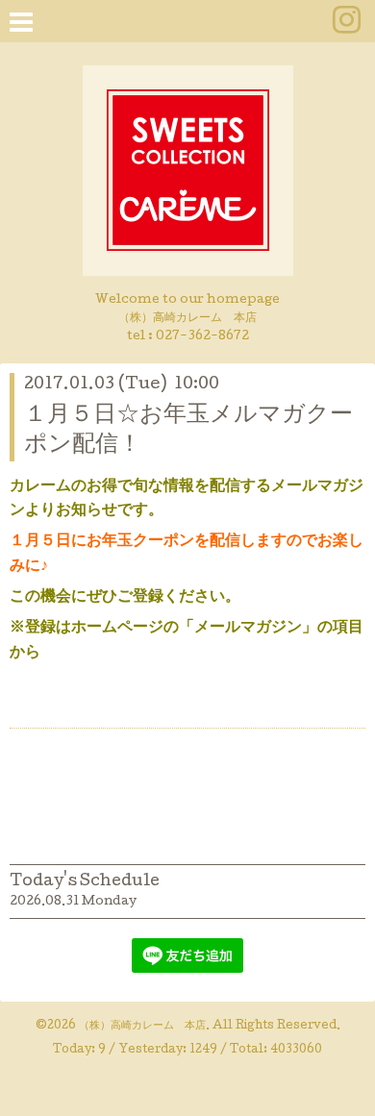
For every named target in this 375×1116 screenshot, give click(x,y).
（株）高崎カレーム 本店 (142, 1026)
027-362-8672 (202, 337)
